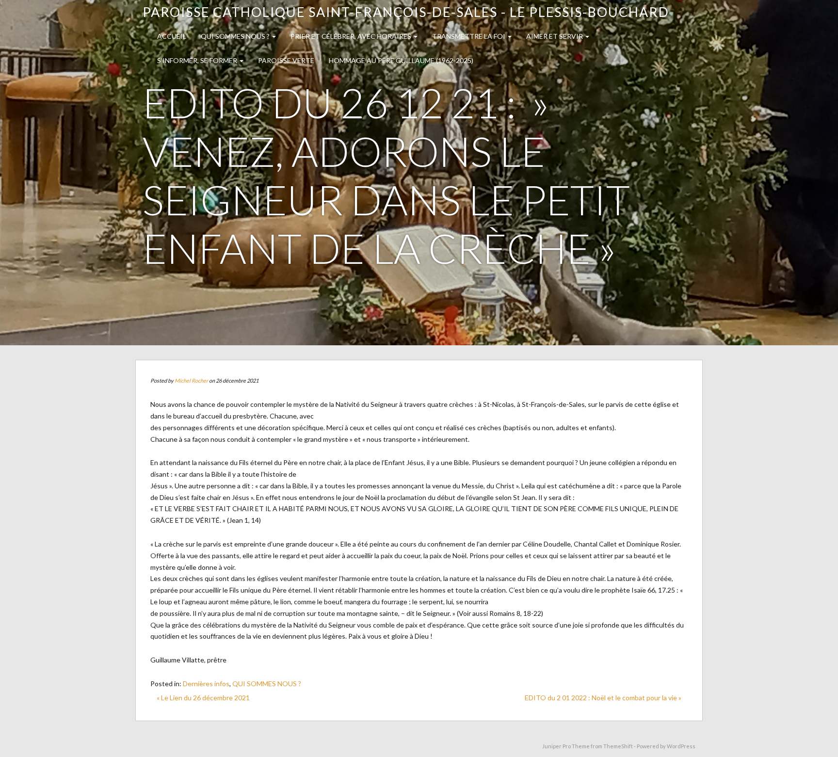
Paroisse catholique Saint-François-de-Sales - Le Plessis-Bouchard (406, 12)
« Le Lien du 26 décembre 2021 (203, 697)
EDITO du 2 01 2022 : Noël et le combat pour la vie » (603, 697)
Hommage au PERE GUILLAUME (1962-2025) (401, 60)
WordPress (681, 746)
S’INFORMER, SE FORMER (198, 60)
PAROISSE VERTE (286, 60)
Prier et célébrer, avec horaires (351, 36)
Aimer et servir (555, 36)
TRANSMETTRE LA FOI (469, 36)
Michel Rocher (191, 380)
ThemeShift (618, 746)
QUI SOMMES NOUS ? (236, 36)
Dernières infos (206, 683)
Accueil (171, 36)
